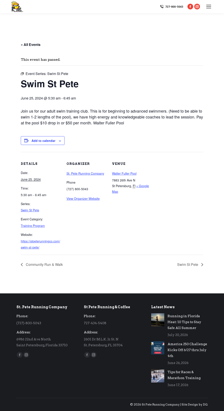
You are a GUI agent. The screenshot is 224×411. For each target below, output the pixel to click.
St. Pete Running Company (85, 173)
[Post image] (157, 319)
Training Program (33, 225)
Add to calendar (43, 140)
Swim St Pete (30, 210)
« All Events (30, 44)
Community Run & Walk (44, 264)
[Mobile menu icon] (208, 6)
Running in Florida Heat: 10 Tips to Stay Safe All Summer (184, 322)
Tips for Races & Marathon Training (184, 375)
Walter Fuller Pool (124, 173)
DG (205, 404)
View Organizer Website (83, 198)
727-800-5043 (174, 6)
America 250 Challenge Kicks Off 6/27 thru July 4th (187, 350)
